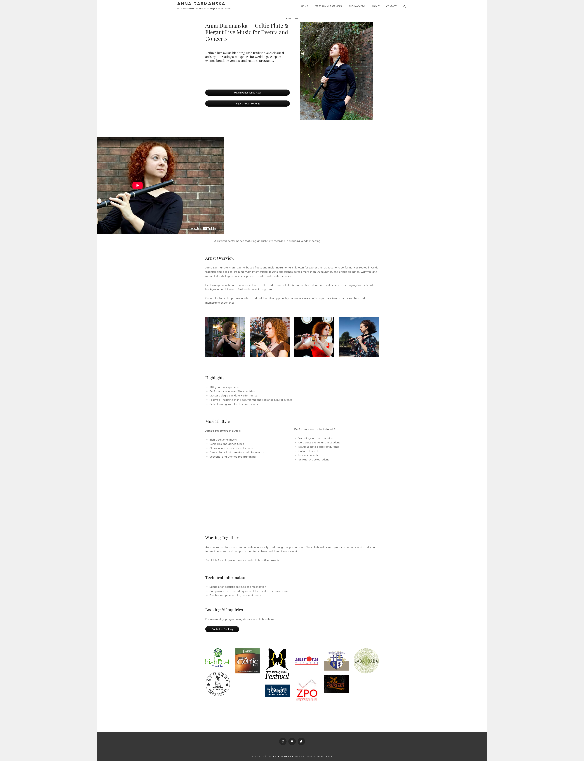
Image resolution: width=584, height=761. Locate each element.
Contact (391, 6)
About (375, 6)
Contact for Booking (222, 629)
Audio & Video (357, 6)
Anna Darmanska (201, 3)
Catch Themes (324, 756)
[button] (241, 490)
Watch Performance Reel (247, 92)
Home (304, 6)
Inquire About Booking (248, 103)
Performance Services (328, 6)
